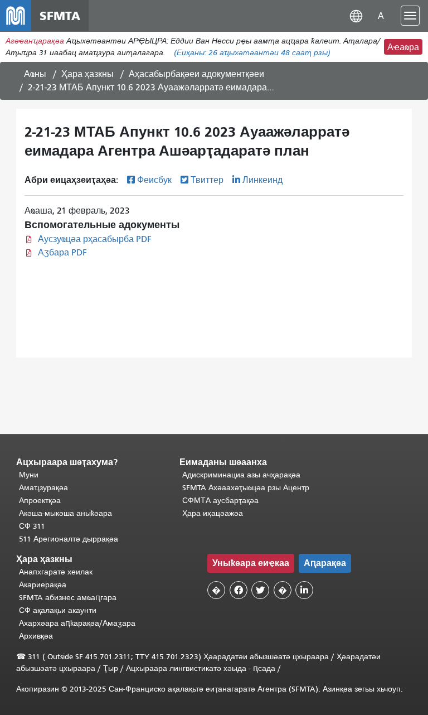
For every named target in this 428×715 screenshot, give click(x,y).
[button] (356, 15)
